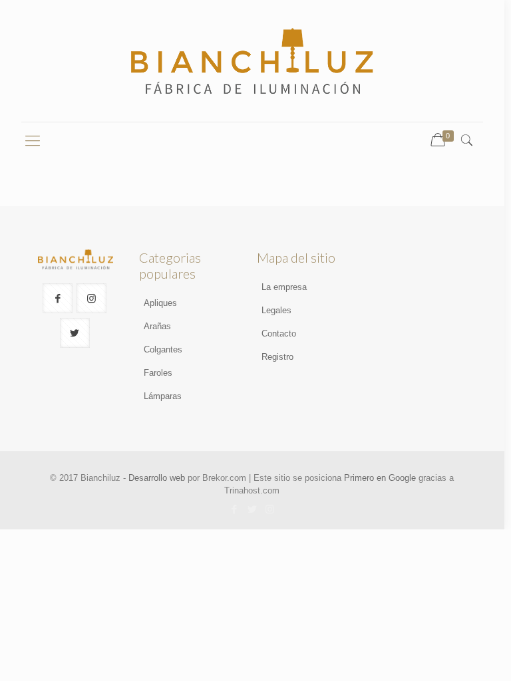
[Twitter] (252, 509)
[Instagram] (270, 509)
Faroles (158, 373)
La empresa (284, 287)
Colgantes (163, 349)
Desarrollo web (156, 478)
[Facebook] (234, 509)
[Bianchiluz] (251, 61)
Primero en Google (380, 478)
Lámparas (163, 396)
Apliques (160, 303)
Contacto (278, 334)
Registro (277, 357)
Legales (276, 310)
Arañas (157, 326)
